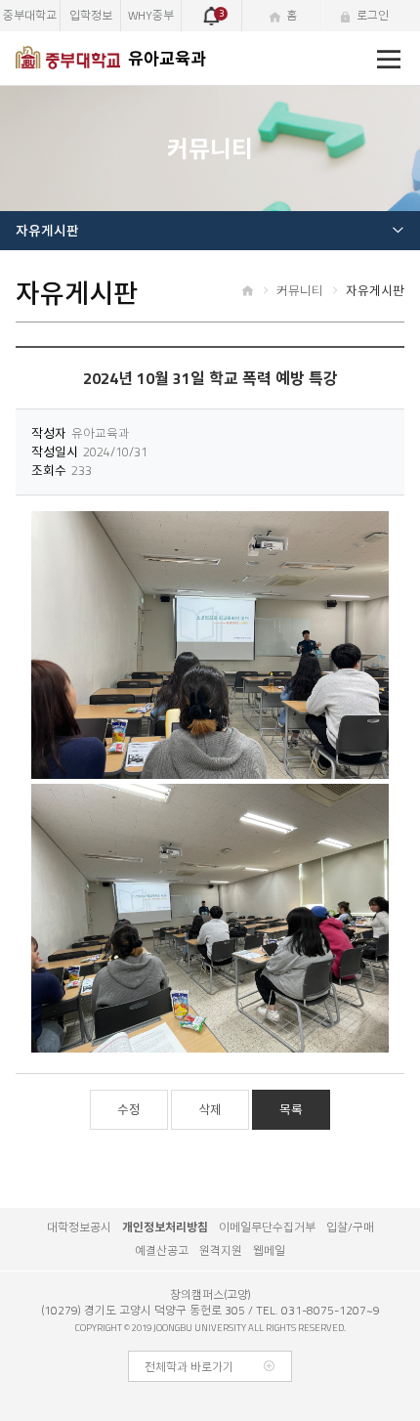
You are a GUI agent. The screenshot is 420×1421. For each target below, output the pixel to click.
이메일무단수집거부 (267, 1227)
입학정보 (90, 15)
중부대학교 (30, 15)
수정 (129, 1109)
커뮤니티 (299, 290)
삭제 (210, 1109)
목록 (291, 1109)
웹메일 (269, 1250)
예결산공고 (162, 1250)
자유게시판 (47, 230)
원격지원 (220, 1250)
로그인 (373, 15)
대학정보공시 (79, 1227)
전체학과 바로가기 (189, 1367)
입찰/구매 (350, 1227)
